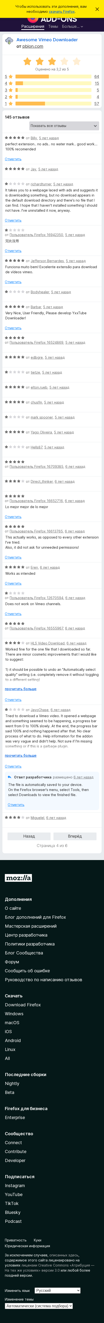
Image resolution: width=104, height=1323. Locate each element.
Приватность (16, 1240)
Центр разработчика (26, 935)
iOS (8, 1031)
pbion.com (32, 46)
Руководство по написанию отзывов (43, 979)
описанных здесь (63, 1255)
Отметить (13, 159)
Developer (15, 1160)
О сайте (13, 908)
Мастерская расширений (31, 926)
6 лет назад (75, 466)
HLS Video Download (48, 643)
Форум (12, 961)
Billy (34, 138)
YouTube (13, 1194)
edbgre (37, 357)
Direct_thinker (42, 481)
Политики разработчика (30, 943)
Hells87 (36, 447)
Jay (33, 169)
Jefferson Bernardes (47, 261)
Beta (9, 1092)
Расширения (32, 26)
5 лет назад (49, 138)
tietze (35, 372)
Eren (34, 567)
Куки (37, 1240)
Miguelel (37, 818)
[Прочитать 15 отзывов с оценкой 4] (53, 83)
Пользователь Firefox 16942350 (36, 235)
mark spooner (42, 417)
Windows (14, 1013)
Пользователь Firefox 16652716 (36, 501)
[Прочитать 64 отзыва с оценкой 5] (53, 76)
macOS (12, 1022)
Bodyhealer (40, 292)
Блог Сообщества (24, 952)
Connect (13, 1142)
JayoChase (40, 710)
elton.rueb (39, 387)
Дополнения (18, 899)
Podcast (13, 1221)
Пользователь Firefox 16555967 (36, 628)
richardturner (41, 184)
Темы (53, 26)
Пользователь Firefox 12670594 (36, 598)
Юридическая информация (27, 1246)
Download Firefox (23, 1004)
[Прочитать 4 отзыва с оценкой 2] (53, 97)
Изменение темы (19, 1299)
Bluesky (13, 1212)
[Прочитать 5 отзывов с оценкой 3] (53, 90)
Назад (29, 836)
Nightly (12, 1083)
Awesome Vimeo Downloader (47, 39)
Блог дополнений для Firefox (35, 917)
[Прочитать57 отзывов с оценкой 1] (53, 103)
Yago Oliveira (41, 432)
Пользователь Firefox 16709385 (36, 466)
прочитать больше (21, 689)
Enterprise (15, 1117)
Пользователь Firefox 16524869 (36, 342)
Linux (10, 1049)
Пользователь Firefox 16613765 (36, 531)
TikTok (12, 1203)
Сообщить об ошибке (27, 970)
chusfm (36, 402)
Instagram (15, 1185)
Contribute (15, 1151)
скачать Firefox (62, 11)
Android (13, 1040)
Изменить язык (17, 1290)
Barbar (36, 307)
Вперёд (75, 836)
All (7, 1058)
